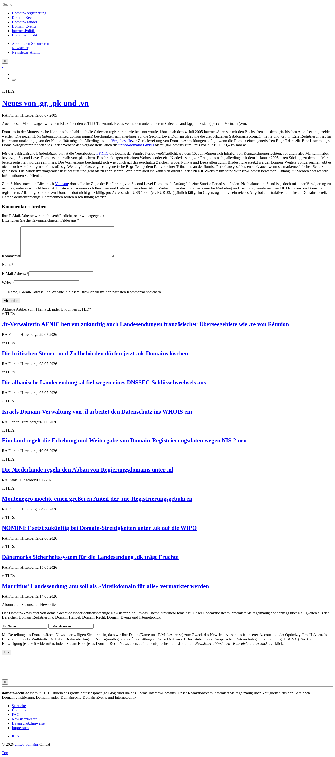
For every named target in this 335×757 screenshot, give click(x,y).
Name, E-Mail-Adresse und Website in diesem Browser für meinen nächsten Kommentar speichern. (85, 292)
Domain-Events (24, 26)
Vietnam (61, 184)
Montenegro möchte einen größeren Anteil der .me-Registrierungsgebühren (97, 499)
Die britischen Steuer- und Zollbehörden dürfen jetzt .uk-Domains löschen (95, 353)
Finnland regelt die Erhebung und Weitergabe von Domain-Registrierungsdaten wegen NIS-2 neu (124, 440)
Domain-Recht (23, 17)
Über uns (19, 710)
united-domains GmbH (136, 145)
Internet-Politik (23, 31)
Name (7, 264)
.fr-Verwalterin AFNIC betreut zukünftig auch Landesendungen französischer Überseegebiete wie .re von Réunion (145, 324)
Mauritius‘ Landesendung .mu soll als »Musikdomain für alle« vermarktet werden (105, 586)
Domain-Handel (24, 22)
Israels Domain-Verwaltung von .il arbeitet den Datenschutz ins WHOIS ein (97, 411)
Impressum (20, 728)
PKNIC (102, 153)
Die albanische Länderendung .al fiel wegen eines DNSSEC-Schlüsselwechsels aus (104, 382)
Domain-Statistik (25, 35)
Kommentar (11, 256)
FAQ (16, 714)
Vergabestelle (121, 141)
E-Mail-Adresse (15, 274)
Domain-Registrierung (29, 13)
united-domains (27, 744)
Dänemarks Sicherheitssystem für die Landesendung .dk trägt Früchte (90, 557)
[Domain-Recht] (2, 66)
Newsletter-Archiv (26, 719)
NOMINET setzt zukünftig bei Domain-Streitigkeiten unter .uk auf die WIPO (99, 528)
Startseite (19, 706)
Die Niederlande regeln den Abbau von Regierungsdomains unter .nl (87, 469)
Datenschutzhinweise (28, 723)
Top (5, 753)
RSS (15, 736)
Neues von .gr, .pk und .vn (45, 103)
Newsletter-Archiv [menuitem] (26, 52)
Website (8, 283)
